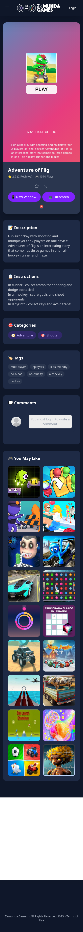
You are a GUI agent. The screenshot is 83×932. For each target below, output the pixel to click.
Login (73, 8)
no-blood (16, 374)
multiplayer (18, 367)
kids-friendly (58, 367)
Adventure (22, 335)
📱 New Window (23, 197)
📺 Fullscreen (59, 197)
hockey (15, 381)
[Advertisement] (41, 838)
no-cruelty (36, 374)
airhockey (55, 374)
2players (38, 367)
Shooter (50, 335)
